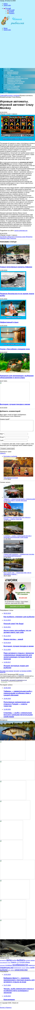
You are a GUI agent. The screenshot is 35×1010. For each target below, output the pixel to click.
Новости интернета (13, 89)
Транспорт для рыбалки (15, 83)
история (27, 960)
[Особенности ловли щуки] (13, 799)
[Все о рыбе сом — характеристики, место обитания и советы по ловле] (13, 571)
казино (33, 960)
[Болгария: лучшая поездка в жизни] (15, 401)
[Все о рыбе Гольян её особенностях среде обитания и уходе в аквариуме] (17, 879)
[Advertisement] (17, 49)
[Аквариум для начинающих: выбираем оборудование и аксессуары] (15, 372)
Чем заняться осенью (11, 477)
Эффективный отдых (9, 322)
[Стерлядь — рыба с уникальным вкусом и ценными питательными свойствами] (13, 534)
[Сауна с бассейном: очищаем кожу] (13, 345)
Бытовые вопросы (11, 88)
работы (28, 967)
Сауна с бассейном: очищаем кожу (15, 349)
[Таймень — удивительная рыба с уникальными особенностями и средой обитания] (13, 497)
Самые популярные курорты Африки (16, 267)
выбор (14, 960)
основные (8, 965)
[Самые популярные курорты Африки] (15, 263)
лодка (17, 962)
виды (9, 960)
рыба (32, 967)
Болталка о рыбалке (12, 86)
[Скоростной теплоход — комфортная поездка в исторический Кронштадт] (13, 552)
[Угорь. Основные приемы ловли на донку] (11, 839)
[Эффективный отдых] (13, 319)
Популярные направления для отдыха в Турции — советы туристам (17, 518)
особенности (20, 964)
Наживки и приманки (14, 80)
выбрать (21, 960)
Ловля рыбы (8, 70)
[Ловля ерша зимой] (11, 859)
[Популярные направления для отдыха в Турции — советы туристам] (13, 516)
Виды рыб (7, 75)
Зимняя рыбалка (12, 72)
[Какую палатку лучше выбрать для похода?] (13, 918)
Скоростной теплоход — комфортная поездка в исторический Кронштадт (19, 555)
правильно (31, 965)
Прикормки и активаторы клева (17, 78)
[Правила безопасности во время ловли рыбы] (13, 290)
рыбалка (4, 970)
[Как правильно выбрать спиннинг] (13, 938)
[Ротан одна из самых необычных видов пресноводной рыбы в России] (17, 779)
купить (8, 962)
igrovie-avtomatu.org (20, 230)
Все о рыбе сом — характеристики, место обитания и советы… (17, 573)
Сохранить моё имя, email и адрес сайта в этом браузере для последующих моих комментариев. (17, 444)
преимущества (6, 967)
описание (2, 965)
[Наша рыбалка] (12, 25)
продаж (21, 674)
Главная (3, 95)
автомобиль (3, 960)
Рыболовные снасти (12, 77)
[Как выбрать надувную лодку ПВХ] (15, 898)
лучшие (22, 962)
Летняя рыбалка (12, 73)
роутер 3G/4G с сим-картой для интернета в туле (11, 681)
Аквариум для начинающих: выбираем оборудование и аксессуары (17, 377)
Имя (2, 434)
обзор (27, 962)
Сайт (1, 440)
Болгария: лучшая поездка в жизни (15, 404)
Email (2, 437)
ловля (13, 962)
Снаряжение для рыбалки (16, 81)
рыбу (9, 969)
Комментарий (5, 419)
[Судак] (15, 819)
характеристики (21, 970)
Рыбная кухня (9, 84)
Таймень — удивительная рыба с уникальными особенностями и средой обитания (19, 499)
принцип (23, 967)
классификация (3, 962)
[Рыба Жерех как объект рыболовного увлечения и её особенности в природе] (17, 740)
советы (12, 970)
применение (17, 967)
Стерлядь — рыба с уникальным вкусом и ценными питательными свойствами (17, 536)
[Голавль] (17, 956)
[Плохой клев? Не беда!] (12, 760)
